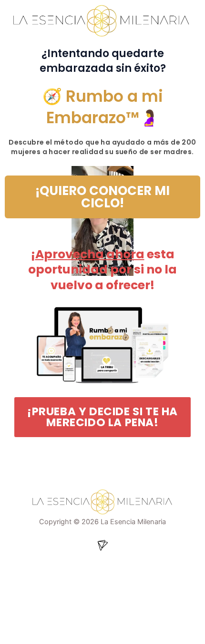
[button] (102, 546)
